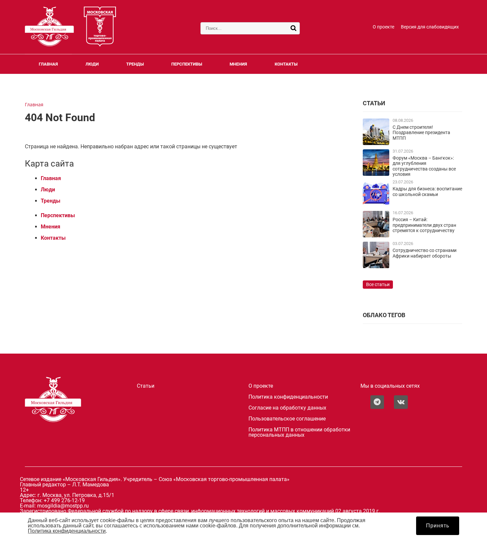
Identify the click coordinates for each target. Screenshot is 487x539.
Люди (92, 64)
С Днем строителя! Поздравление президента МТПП (421, 132)
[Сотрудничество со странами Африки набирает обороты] (376, 266)
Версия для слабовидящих (430, 27)
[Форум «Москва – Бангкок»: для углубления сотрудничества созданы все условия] (376, 174)
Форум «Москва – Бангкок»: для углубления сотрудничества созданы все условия (424, 166)
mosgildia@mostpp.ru (63, 506)
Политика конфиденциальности (288, 397)
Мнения (238, 64)
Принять (437, 525)
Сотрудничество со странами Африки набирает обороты (425, 253)
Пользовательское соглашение (287, 418)
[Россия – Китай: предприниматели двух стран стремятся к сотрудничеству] (376, 235)
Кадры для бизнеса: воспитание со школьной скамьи (427, 191)
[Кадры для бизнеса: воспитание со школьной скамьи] (376, 205)
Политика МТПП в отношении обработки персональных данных (299, 432)
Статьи (145, 386)
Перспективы (186, 64)
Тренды (135, 64)
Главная (48, 64)
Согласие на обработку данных (287, 408)
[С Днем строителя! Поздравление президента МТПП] (376, 143)
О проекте (383, 27)
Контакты (286, 64)
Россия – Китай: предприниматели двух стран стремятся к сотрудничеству (424, 225)
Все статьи (378, 284)
